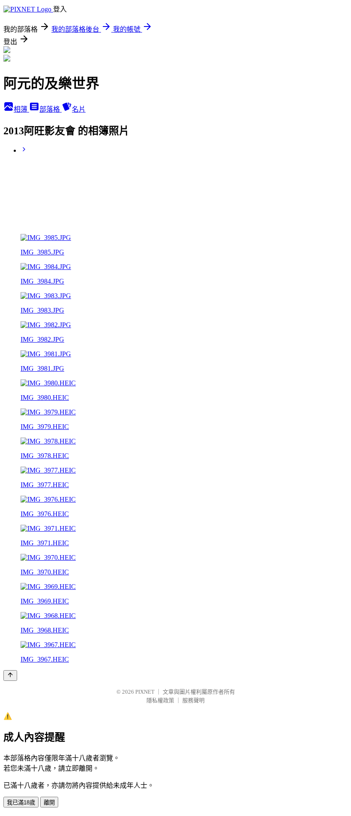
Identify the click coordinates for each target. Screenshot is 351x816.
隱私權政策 (160, 700)
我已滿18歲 (21, 802)
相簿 (21, 109)
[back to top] (10, 675)
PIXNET (145, 692)
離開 (49, 802)
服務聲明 (193, 700)
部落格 (50, 109)
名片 (79, 109)
